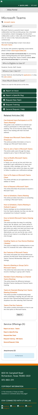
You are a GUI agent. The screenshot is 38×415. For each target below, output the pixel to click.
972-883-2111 (7, 380)
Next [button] (18, 315)
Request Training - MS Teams (13, 339)
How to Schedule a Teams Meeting (16, 196)
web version (8, 77)
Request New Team (12, 100)
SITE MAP (34, 5)
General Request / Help (14, 109)
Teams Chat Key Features (13, 305)
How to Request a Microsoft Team (16, 186)
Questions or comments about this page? (14, 394)
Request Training (11, 104)
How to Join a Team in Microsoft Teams (18, 149)
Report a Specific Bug (13, 95)
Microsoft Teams (6, 45)
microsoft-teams (9, 22)
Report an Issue (11, 91)
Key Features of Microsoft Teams (16, 252)
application (27, 75)
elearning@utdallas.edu (18, 50)
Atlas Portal (12, 10)
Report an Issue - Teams (11, 328)
